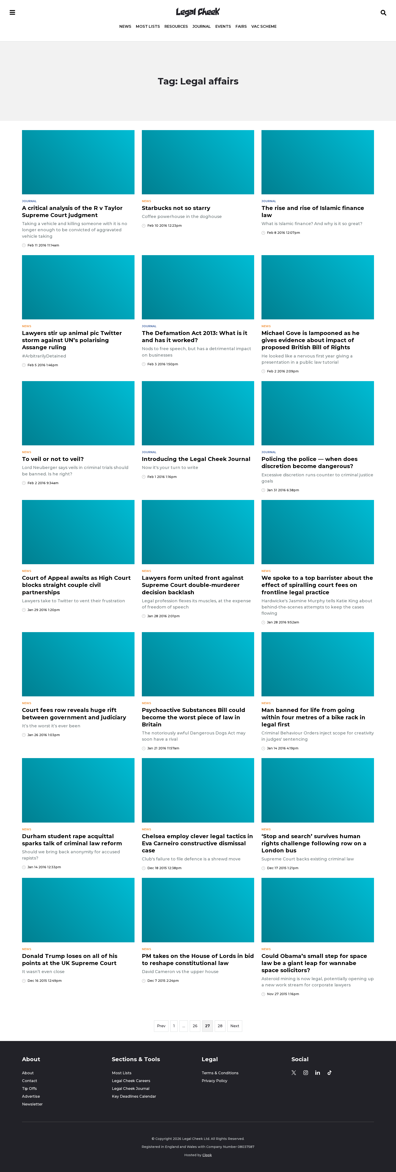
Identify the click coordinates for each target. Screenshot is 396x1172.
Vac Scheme (264, 26)
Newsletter (32, 1104)
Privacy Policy (214, 1081)
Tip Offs (29, 1088)
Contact (29, 1081)
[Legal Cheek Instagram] (305, 1072)
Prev (161, 1026)
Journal (201, 26)
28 (220, 1026)
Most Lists (148, 26)
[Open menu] (12, 12)
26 (195, 1026)
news (146, 201)
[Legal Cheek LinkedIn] (317, 1072)
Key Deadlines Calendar (134, 1096)
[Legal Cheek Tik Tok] (329, 1072)
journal (29, 201)
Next (234, 1026)
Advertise (31, 1096)
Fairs (241, 26)
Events (223, 26)
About (28, 1073)
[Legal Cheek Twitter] (294, 1072)
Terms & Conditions (220, 1073)
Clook (207, 1155)
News (125, 26)
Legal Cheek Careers (131, 1081)
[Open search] (384, 12)
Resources (176, 26)
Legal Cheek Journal (130, 1088)
